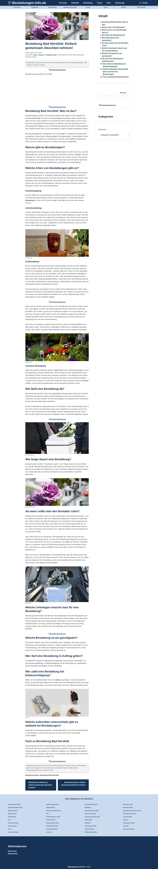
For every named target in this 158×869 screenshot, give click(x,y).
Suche (145, 3)
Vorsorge (63, 3)
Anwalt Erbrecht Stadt (14, 804)
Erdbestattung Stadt (90, 813)
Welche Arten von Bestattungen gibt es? (114, 31)
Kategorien (102, 129)
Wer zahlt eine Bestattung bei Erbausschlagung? (114, 65)
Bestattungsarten (70, 7)
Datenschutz (13, 853)
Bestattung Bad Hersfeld (49, 775)
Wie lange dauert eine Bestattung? (110, 39)
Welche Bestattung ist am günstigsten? (112, 54)
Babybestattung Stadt (52, 804)
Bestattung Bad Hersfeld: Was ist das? (115, 23)
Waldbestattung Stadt (91, 832)
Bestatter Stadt (50, 807)
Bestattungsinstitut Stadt (53, 810)
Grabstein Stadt (50, 819)
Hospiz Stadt (88, 819)
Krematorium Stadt (13, 822)
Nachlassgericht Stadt (52, 822)
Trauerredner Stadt (13, 832)
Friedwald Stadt (127, 816)
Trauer (99, 3)
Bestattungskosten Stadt (92, 810)
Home (35, 55)
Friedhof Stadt (12, 816)
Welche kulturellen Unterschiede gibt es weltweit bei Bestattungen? (115, 71)
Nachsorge (119, 3)
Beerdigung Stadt (128, 804)
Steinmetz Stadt (12, 826)
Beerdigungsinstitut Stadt (15, 807)
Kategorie (41, 55)
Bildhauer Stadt (12, 813)
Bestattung (87, 3)
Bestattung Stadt (51, 55)
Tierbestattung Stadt (90, 826)
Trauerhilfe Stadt (89, 829)
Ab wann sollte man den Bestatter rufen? (115, 44)
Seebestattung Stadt (129, 822)
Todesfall (75, 3)
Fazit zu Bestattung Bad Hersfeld (116, 77)
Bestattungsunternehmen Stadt (132, 810)
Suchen (123, 93)
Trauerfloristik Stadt (51, 829)
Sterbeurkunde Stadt (52, 826)
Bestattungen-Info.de (29, 3)
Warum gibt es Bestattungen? (113, 27)
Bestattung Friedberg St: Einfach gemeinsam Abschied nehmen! (40, 784)
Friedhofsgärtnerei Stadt (53, 816)
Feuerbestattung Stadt (129, 813)
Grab (88, 7)
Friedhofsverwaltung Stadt (92, 816)
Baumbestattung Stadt (91, 804)
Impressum (12, 851)
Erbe (109, 3)
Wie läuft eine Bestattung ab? (113, 35)
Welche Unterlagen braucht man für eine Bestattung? (114, 49)
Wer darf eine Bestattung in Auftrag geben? (112, 60)
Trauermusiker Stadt (128, 829)
